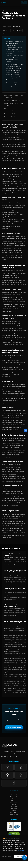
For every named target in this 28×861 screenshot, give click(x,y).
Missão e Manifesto (14, 795)
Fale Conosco (14, 814)
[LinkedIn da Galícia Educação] (5, 757)
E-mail (20, 30)
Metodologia (14, 800)
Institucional (14, 793)
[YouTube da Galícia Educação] (11, 757)
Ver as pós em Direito (14, 727)
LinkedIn (6, 30)
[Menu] (25, 2)
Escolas (14, 798)
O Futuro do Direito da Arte (12, 114)
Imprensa (14, 810)
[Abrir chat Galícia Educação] (24, 857)
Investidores (14, 808)
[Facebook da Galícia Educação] (7, 757)
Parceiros (14, 804)
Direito (7, 10)
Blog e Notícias (14, 812)
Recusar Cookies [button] (7, 856)
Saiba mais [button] (21, 850)
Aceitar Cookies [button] (20, 856)
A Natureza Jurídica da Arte (12, 100)
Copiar (6, 33)
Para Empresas (14, 806)
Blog (3, 10)
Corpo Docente (14, 802)
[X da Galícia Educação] (16, 757)
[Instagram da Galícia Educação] (2, 757)
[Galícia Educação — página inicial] (14, 745)
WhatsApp (17, 26)
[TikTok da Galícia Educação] (13, 757)
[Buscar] (22, 2)
